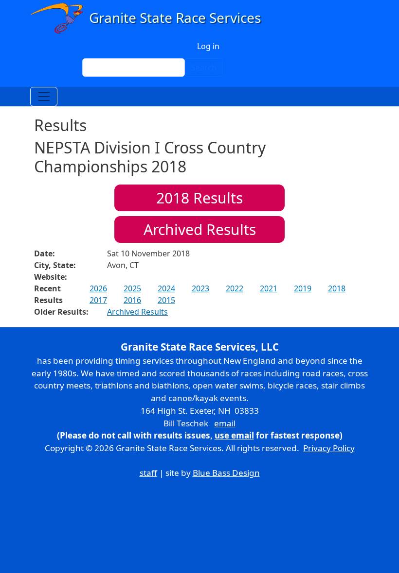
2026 (98, 288)
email (225, 423)
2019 (302, 288)
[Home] (150, 18)
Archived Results (200, 229)
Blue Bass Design (226, 472)
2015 (166, 300)
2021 (268, 288)
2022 (234, 288)
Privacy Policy (329, 448)
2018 (336, 288)
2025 (132, 288)
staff (148, 472)
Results (199, 198)
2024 (166, 288)
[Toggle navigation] (43, 96)
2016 (132, 300)
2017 (98, 300)
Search (204, 67)
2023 (200, 288)
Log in (208, 46)
